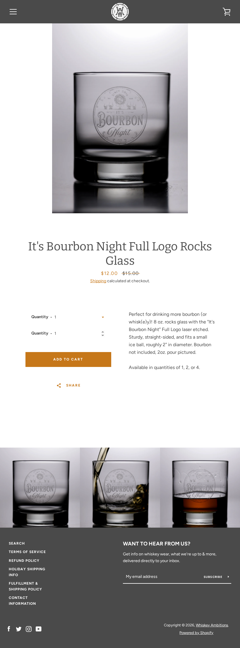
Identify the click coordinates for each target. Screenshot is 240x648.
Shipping (98, 280)
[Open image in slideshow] (120, 118)
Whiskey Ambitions (212, 625)
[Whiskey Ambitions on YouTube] (39, 628)
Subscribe (214, 577)
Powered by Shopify (196, 632)
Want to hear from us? (156, 543)
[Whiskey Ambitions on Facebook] (9, 628)
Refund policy (24, 561)
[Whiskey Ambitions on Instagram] (29, 628)
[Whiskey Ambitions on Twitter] (19, 628)
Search (17, 543)
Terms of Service (27, 552)
